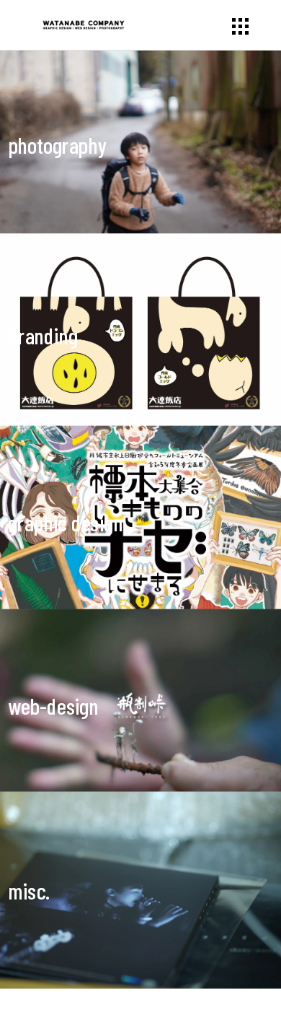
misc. (29, 892)
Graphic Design (65, 523)
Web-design (53, 706)
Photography (57, 145)
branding (43, 336)
